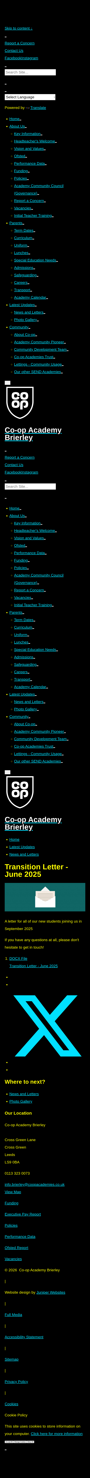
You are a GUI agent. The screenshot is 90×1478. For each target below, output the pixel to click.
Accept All (9, 1442)
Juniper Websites (50, 1292)
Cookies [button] (11, 1404)
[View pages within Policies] (28, 179)
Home (14, 839)
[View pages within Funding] (29, 172)
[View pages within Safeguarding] (37, 276)
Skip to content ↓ (19, 28)
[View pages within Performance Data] (46, 164)
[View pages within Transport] (31, 291)
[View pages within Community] (29, 328)
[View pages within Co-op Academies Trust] (54, 358)
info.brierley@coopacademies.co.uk (35, 1184)
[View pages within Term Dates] (34, 231)
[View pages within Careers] (28, 283)
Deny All (30, 1442)
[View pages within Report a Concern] (45, 591)
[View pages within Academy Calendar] (47, 298)
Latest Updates (22, 847)
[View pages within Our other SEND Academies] (62, 762)
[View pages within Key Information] (41, 524)
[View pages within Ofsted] (26, 157)
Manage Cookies (20, 1442)
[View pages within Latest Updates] (36, 695)
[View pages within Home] (20, 509)
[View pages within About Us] (26, 127)
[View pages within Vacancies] (32, 209)
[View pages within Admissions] (34, 658)
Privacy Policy (16, 1382)
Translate (38, 108)
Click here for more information (57, 1434)
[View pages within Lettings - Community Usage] (63, 365)
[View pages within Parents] (23, 224)
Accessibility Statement (24, 1337)
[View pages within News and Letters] (44, 313)
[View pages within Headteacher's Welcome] (56, 142)
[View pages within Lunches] (29, 643)
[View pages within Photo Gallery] (38, 710)
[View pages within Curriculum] (33, 628)
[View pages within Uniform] (28, 246)
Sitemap (12, 1359)
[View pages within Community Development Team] (68, 350)
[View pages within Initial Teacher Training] (53, 216)
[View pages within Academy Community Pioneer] (65, 343)
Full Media (13, 1315)
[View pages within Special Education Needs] (57, 261)
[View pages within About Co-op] (36, 335)
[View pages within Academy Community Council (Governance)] (38, 194)
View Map (13, 1192)
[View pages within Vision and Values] (45, 149)
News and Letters (24, 854)
